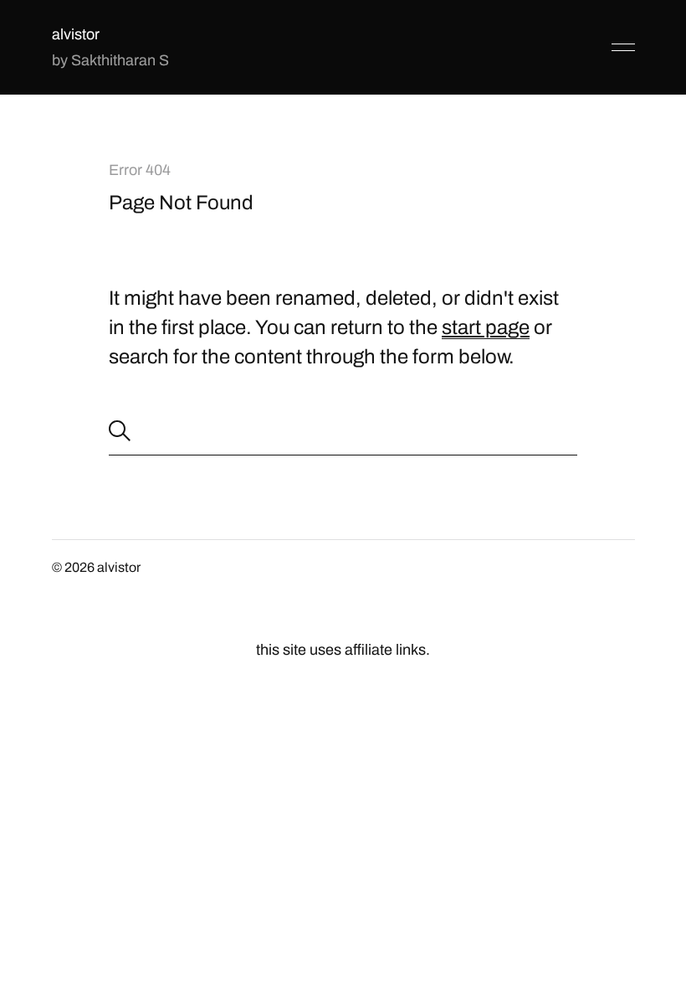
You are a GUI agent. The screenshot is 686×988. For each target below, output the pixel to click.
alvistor (76, 34)
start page (486, 327)
